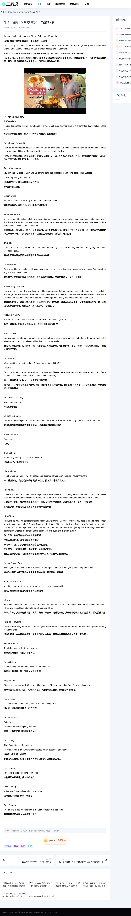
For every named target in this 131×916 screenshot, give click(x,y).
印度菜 (8, 846)
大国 (87, 4)
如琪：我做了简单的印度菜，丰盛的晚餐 (26, 12)
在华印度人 (75, 4)
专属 (48, 4)
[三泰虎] (10, 5)
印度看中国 (60, 4)
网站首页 (28, 4)
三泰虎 (12, 831)
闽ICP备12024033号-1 (49, 912)
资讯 (39, 4)
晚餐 (30, 846)
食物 (23, 846)
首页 (4, 12)
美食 (16, 846)
